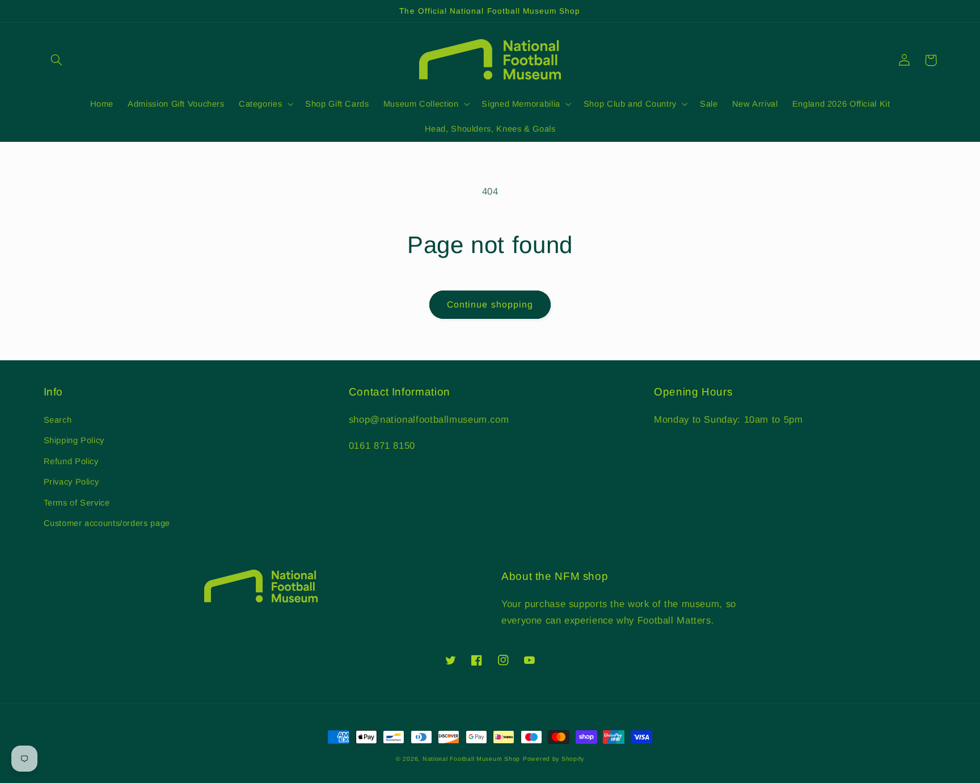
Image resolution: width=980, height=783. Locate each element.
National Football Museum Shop (471, 758)
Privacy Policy (71, 481)
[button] (57, 60)
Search (58, 419)
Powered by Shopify (553, 758)
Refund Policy (71, 461)
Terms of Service (77, 502)
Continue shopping (490, 304)
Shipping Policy (74, 440)
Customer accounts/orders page (107, 523)
